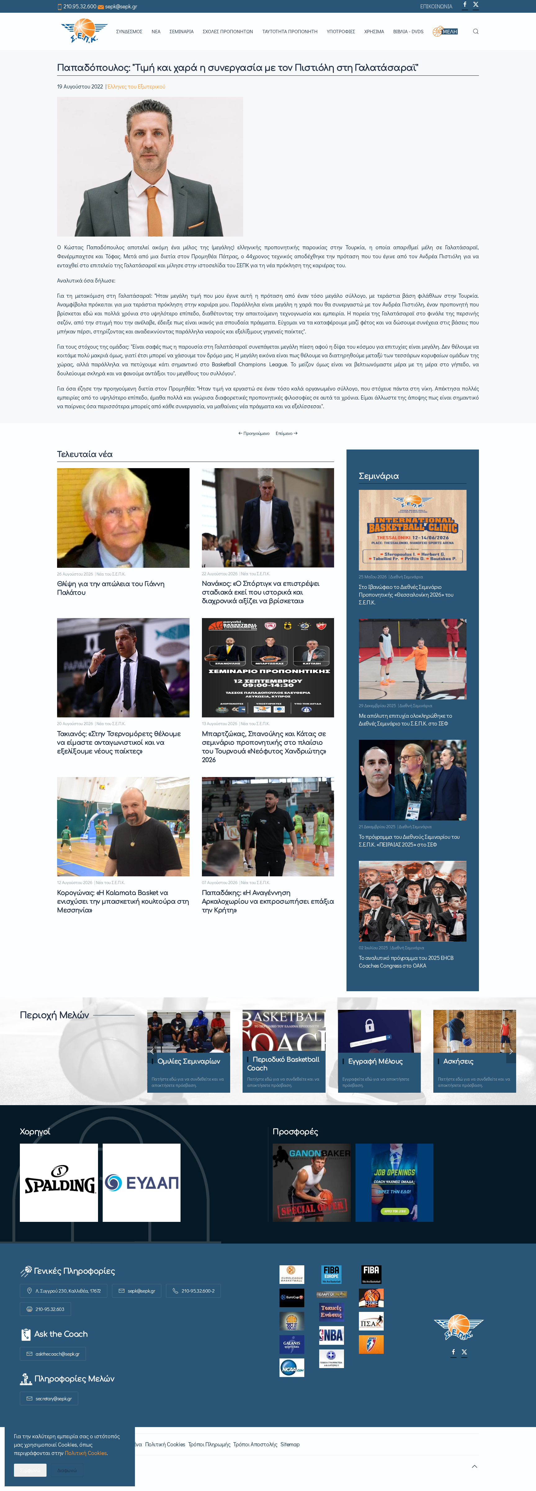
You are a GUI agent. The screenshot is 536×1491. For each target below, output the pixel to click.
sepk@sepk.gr (121, 6)
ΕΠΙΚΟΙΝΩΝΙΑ (436, 6)
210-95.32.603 (50, 1309)
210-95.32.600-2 (198, 1290)
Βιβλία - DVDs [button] (408, 31)
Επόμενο (284, 433)
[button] (448, 31)
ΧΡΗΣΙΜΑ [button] (374, 31)
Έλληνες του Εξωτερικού (136, 86)
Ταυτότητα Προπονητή (290, 31)
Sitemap (289, 1444)
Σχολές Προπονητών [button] (228, 31)
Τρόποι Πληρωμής (209, 1444)
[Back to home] (84, 31)
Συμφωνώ (30, 1470)
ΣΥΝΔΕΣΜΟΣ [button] (129, 31)
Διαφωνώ (67, 1470)
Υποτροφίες (341, 31)
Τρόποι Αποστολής (255, 1444)
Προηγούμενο (256, 433)
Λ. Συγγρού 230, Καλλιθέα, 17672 (68, 1290)
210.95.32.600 (80, 6)
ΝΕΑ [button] (156, 31)
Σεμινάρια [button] (182, 31)
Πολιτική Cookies (165, 1444)
